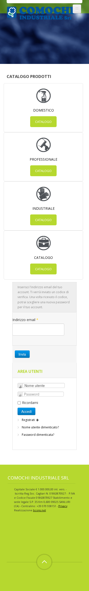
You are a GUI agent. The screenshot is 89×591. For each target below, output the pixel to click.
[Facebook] (12, 532)
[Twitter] (21, 532)
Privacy (62, 506)
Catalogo (43, 121)
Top (44, 562)
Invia (22, 354)
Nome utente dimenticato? (40, 427)
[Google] (30, 532)
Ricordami (30, 402)
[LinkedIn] (39, 532)
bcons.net (39, 510)
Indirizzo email (25, 319)
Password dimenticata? (38, 435)
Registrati (29, 420)
